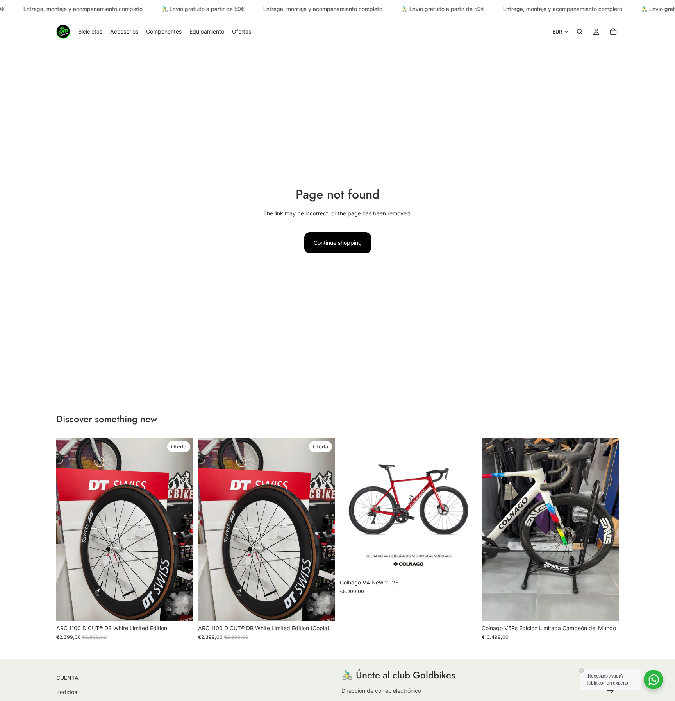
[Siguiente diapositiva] (181, 529)
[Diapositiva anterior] (68, 529)
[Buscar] (579, 32)
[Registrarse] (610, 691)
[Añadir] (181, 609)
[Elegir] (465, 563)
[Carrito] (613, 32)
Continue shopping (338, 242)
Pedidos (66, 691)
